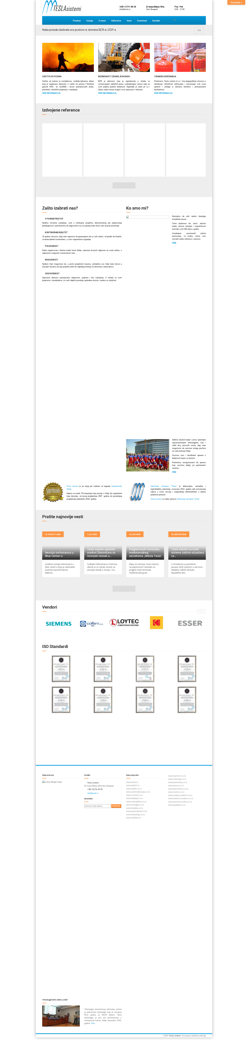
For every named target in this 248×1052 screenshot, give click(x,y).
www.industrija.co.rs (135, 814)
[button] (174, 20)
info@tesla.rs (92, 793)
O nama (102, 21)
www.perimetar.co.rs (177, 782)
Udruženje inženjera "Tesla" (164, 486)
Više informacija (51, 93)
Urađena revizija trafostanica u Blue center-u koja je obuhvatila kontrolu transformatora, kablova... (60, 568)
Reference (116, 21)
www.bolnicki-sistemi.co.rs (180, 798)
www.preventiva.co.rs (178, 789)
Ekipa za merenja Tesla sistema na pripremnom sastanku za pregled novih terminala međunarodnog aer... (144, 568)
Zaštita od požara (51, 76)
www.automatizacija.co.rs (138, 792)
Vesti (129, 21)
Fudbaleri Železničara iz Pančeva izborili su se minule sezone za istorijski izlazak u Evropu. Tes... (102, 567)
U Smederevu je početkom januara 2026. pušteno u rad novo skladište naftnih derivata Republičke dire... (187, 568)
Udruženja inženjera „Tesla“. (188, 499)
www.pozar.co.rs (176, 785)
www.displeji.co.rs (134, 798)
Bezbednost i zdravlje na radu (114, 76)
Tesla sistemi (72, 486)
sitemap (202, 1036)
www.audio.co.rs (134, 788)
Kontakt (156, 21)
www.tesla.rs (132, 782)
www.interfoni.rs (133, 817)
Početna (77, 21)
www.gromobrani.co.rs (136, 811)
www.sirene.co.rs (176, 792)
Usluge (89, 21)
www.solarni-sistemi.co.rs (180, 795)
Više (92, 1023)
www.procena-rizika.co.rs (180, 801)
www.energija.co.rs (135, 804)
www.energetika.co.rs (136, 801)
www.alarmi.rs (133, 785)
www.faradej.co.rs (134, 808)
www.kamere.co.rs (177, 776)
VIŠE (199, 30)
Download (142, 21)
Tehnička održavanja (165, 76)
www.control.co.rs (134, 795)
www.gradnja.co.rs (177, 805)
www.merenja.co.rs (177, 779)
